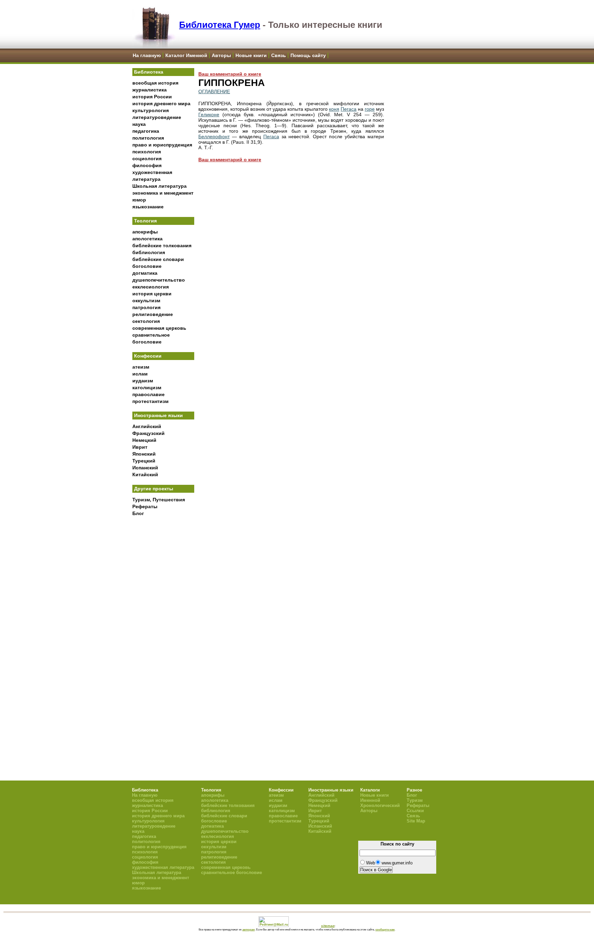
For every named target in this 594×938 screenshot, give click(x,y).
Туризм (415, 800)
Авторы (221, 55)
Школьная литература (159, 186)
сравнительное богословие (231, 872)
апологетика (147, 238)
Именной (370, 800)
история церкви (152, 293)
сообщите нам (385, 929)
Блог (138, 513)
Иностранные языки (158, 415)
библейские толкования (161, 245)
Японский (144, 454)
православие (148, 394)
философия (147, 165)
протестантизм (150, 401)
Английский (146, 426)
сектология (146, 321)
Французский (148, 433)
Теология (145, 220)
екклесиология (150, 287)
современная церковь (159, 328)
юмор (139, 200)
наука (139, 124)
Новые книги (251, 55)
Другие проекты (153, 488)
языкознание (148, 206)
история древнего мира (161, 103)
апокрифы (145, 232)
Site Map (416, 821)
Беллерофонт (214, 136)
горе (370, 109)
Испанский (145, 467)
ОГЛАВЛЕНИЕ (214, 91)
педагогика (145, 131)
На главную (147, 55)
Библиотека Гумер (219, 25)
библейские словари (158, 259)
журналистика (149, 89)
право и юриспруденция (162, 145)
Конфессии (148, 356)
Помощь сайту (308, 55)
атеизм (140, 367)
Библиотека (148, 72)
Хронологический (380, 805)
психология (146, 151)
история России (152, 96)
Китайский (145, 474)
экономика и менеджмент (163, 193)
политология (148, 138)
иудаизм (142, 380)
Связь (278, 55)
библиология (148, 252)
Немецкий (144, 440)
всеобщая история (155, 83)
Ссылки (415, 810)
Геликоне (208, 114)
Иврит (139, 447)
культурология (150, 110)
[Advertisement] (163, 633)
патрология (146, 307)
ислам (139, 374)
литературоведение (156, 117)
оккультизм (146, 300)
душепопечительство (158, 280)
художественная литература (163, 867)
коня (334, 109)
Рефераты (144, 506)
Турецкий (143, 460)
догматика (144, 273)
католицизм (146, 387)
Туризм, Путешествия (158, 499)
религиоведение (152, 314)
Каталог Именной (186, 55)
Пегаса (348, 109)
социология (147, 158)
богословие (147, 266)
